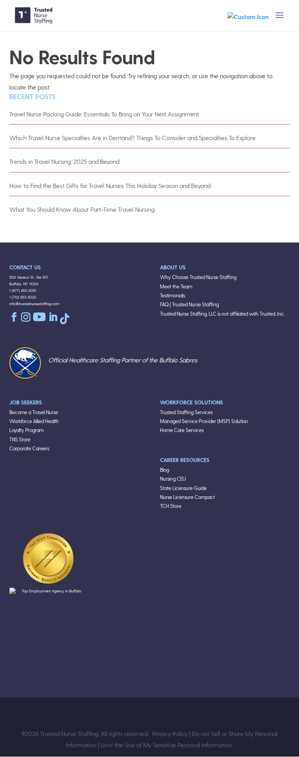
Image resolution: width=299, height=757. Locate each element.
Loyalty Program (26, 430)
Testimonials (172, 295)
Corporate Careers (29, 448)
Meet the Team (176, 286)
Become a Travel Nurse (33, 412)
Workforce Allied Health (34, 421)
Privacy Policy (170, 733)
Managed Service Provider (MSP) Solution (204, 421)
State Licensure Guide (183, 488)
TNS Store (19, 439)
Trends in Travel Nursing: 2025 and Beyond (64, 161)
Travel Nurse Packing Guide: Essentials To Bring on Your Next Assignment (104, 114)
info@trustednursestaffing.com (34, 303)
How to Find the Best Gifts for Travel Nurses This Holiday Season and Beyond (110, 185)
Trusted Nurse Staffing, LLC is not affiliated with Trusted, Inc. (222, 313)
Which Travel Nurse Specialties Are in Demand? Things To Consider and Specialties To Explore (132, 137)
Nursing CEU (173, 478)
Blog (164, 469)
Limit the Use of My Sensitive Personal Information (166, 744)
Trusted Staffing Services (186, 412)
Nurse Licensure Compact (187, 497)
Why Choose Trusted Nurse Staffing (198, 277)
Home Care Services (182, 430)
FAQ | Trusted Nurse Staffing (189, 304)
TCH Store (170, 506)
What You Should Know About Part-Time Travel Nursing (82, 209)
